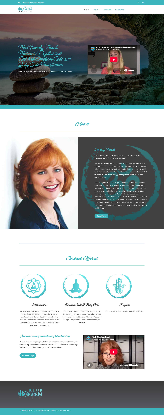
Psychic (124, 305)
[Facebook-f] (138, 2)
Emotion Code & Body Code (82, 305)
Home (86, 9)
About (96, 9)
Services (107, 9)
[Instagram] (143, 2)
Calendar (119, 9)
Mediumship (40, 305)
